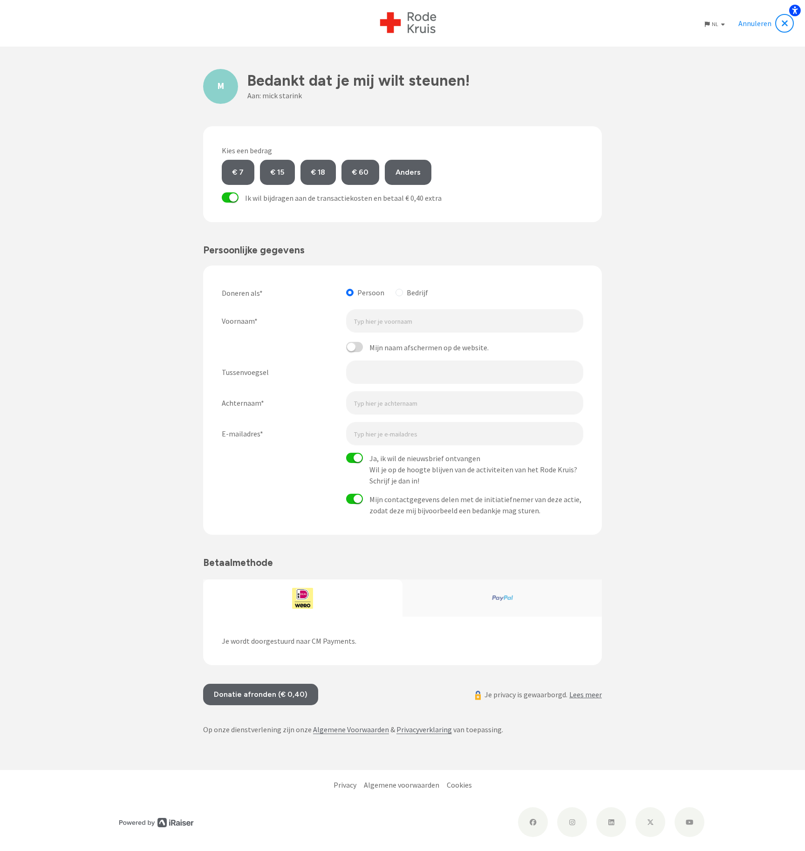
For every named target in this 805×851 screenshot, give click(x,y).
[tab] (302, 598)
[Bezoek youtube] (689, 822)
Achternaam (241, 403)
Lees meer (585, 694)
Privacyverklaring (424, 729)
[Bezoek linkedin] (611, 822)
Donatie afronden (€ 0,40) (260, 694)
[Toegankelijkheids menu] (794, 10)
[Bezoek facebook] (533, 822)
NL (715, 23)
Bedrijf (417, 292)
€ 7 (238, 172)
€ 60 (360, 172)
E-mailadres (241, 433)
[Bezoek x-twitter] (650, 822)
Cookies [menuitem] (459, 785)
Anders (408, 172)
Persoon (370, 292)
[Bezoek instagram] (572, 822)
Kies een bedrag (247, 150)
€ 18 (318, 172)
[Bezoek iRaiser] (156, 821)
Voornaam (238, 321)
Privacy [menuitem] (345, 785)
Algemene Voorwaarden (351, 729)
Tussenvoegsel (245, 372)
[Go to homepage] (408, 23)
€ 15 (277, 172)
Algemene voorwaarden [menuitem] (401, 785)
